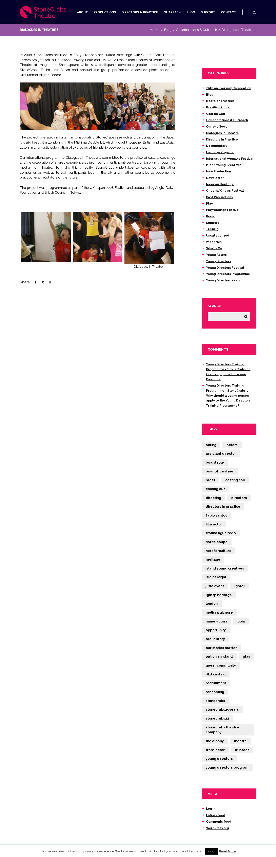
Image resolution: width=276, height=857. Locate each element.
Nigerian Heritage (220, 184)
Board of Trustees (220, 101)
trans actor (215, 750)
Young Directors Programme (228, 274)
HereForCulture (218, 551)
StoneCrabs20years (222, 709)
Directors (239, 498)
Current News (216, 126)
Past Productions (219, 197)
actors (232, 445)
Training (212, 229)
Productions (105, 12)
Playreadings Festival (222, 210)
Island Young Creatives (223, 165)
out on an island (219, 656)
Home (155, 30)
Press (210, 216)
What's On (214, 248)
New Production (218, 171)
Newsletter (215, 178)
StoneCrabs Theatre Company (222, 729)
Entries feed (215, 815)
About (82, 12)
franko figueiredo (221, 533)
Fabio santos (216, 515)
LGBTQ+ (239, 586)
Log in (210, 809)
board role (215, 462)
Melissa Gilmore (219, 612)
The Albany (215, 741)
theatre (240, 741)
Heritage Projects (220, 152)
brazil (210, 480)
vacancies (214, 242)
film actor (214, 524)
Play (209, 203)
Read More (227, 851)
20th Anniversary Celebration (228, 88)
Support (208, 12)
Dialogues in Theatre (222, 133)
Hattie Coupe (217, 542)
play (246, 656)
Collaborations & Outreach (196, 30)
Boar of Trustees (220, 471)
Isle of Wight (216, 577)
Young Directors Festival (225, 267)
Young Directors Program (227, 767)
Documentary (216, 146)
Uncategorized (217, 235)
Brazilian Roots (218, 107)
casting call (235, 480)
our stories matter (221, 648)
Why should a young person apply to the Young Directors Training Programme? (228, 400)
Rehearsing (215, 692)
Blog (190, 12)
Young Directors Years (223, 280)
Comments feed (218, 821)
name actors (216, 621)
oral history (215, 639)
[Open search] (254, 12)
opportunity (216, 630)
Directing (213, 498)
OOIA (241, 621)
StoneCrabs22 (217, 718)
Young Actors (216, 255)
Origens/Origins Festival (225, 190)
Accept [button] (211, 851)
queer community (221, 665)
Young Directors (218, 261)
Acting (211, 445)
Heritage (213, 559)
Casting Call (215, 114)
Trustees (242, 750)
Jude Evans (215, 586)
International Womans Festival (229, 159)
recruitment (216, 683)
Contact (228, 12)
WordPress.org (217, 828)
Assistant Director (221, 453)
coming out (215, 489)
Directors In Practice (140, 12)
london (212, 603)
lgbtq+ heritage (219, 595)
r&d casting (215, 674)
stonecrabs (215, 701)
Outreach (172, 12)
